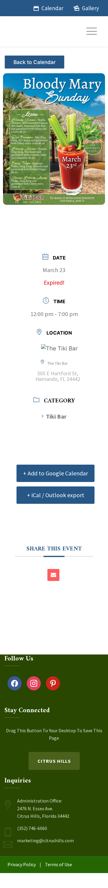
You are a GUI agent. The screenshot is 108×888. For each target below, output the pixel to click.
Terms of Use (58, 864)
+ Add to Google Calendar (55, 473)
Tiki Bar (56, 416)
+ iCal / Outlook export (55, 495)
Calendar (52, 8)
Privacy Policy (22, 864)
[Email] (53, 575)
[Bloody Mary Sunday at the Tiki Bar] (54, 135)
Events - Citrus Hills (35, 59)
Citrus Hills (54, 761)
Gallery (90, 8)
